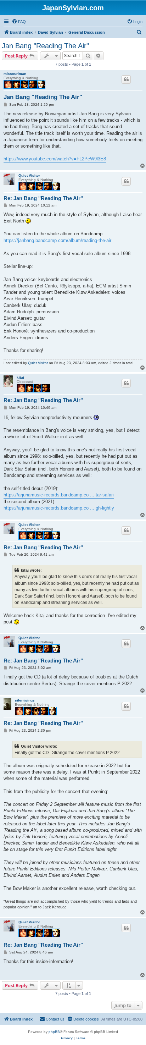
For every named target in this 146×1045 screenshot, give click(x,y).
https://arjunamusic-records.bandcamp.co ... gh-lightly (59, 508)
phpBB (54, 1032)
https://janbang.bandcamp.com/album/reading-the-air (57, 240)
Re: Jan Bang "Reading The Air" (43, 198)
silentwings (25, 700)
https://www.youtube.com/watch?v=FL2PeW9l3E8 (55, 158)
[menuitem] (19, 21)
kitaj (20, 377)
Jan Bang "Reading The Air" (45, 46)
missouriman (15, 74)
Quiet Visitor (29, 175)
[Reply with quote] (126, 79)
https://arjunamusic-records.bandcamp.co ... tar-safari (59, 494)
